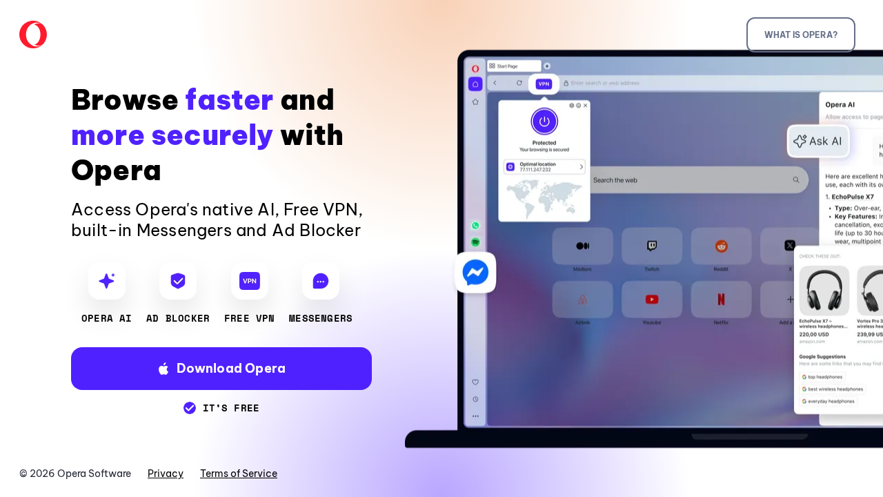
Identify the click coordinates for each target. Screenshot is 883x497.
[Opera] (33, 34)
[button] (221, 368)
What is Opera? (800, 35)
